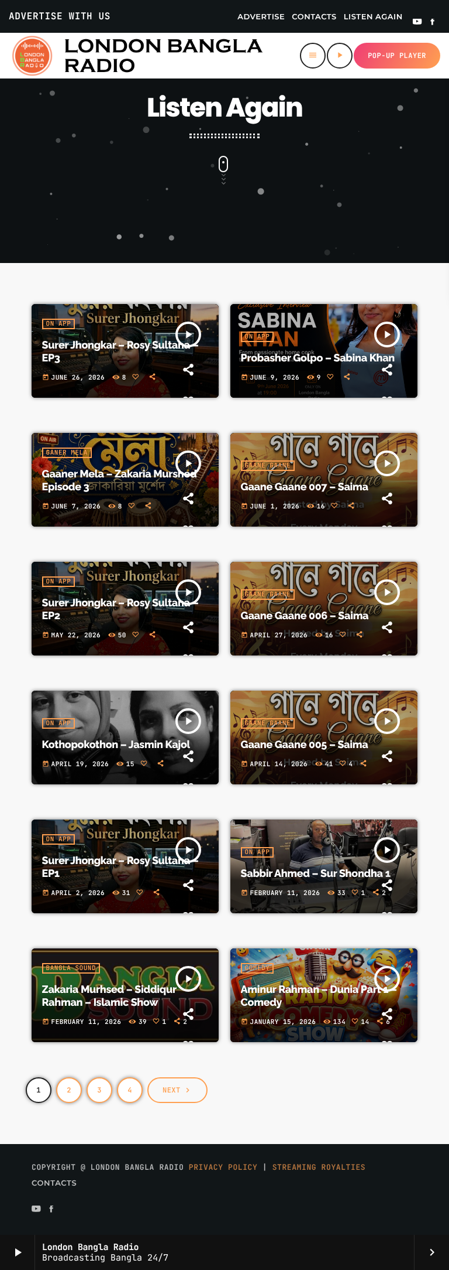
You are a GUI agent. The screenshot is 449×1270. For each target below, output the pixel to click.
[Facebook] (432, 23)
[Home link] (137, 55)
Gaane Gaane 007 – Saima (304, 487)
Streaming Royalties (319, 1167)
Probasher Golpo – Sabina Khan (318, 358)
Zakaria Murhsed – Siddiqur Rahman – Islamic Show (109, 996)
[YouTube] (417, 23)
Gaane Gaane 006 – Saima (305, 616)
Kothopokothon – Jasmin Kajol (116, 745)
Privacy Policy (223, 1167)
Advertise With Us (59, 16)
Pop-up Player (397, 55)
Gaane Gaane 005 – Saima (304, 745)
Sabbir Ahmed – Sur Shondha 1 (316, 874)
